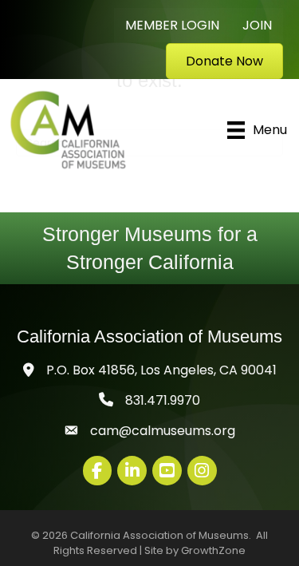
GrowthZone (213, 550)
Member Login (172, 25)
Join (257, 25)
